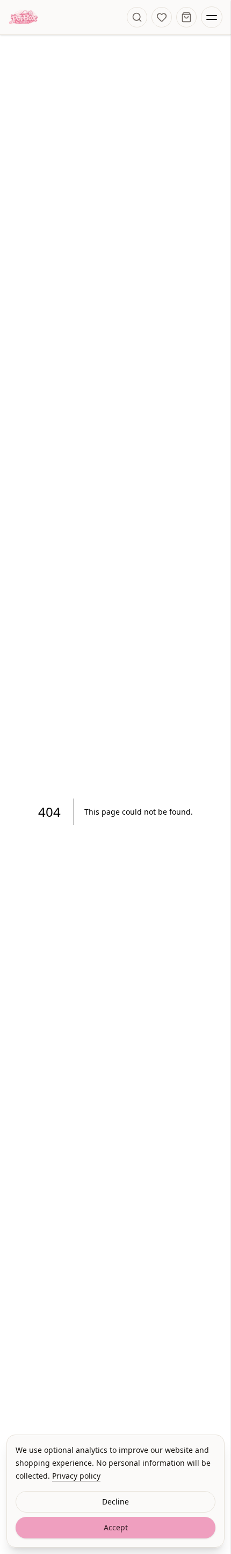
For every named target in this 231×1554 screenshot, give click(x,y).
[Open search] (137, 17)
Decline (115, 1501)
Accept (116, 1527)
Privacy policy (76, 1476)
